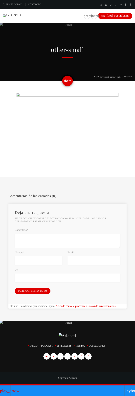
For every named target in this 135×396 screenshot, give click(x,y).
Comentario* (21, 230)
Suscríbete (115, 15)
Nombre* (19, 252)
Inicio (96, 76)
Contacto (34, 4)
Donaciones (97, 345)
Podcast (47, 345)
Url (16, 270)
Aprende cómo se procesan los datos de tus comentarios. (86, 306)
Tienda (80, 345)
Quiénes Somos (12, 4)
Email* (71, 252)
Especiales (64, 345)
